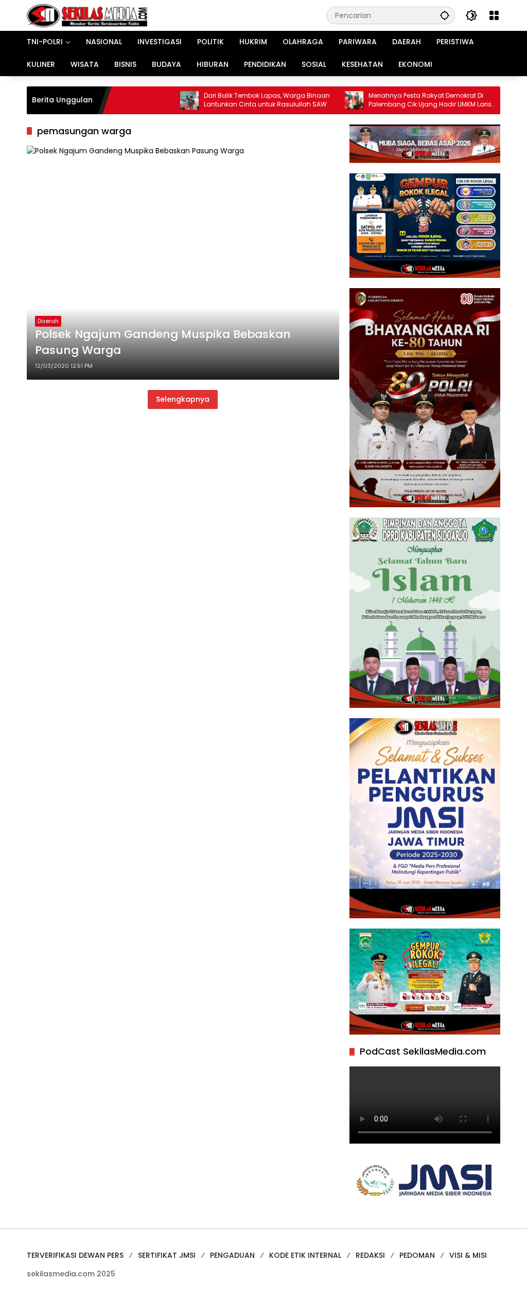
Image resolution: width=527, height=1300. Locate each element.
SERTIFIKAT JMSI (167, 1255)
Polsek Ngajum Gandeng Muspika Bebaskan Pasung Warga (163, 342)
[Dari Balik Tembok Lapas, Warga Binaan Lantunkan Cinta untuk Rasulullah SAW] (161, 100)
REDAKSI (370, 1255)
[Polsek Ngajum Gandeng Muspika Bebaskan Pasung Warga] (183, 263)
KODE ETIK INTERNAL (305, 1255)
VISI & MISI (468, 1255)
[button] (444, 15)
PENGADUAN (232, 1255)
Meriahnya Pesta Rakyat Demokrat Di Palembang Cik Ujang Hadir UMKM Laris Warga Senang (402, 100)
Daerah (48, 321)
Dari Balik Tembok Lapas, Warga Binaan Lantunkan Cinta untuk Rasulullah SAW (239, 100)
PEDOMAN (417, 1255)
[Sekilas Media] (87, 15)
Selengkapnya (182, 399)
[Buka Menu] (494, 15)
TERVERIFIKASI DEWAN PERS (75, 1255)
